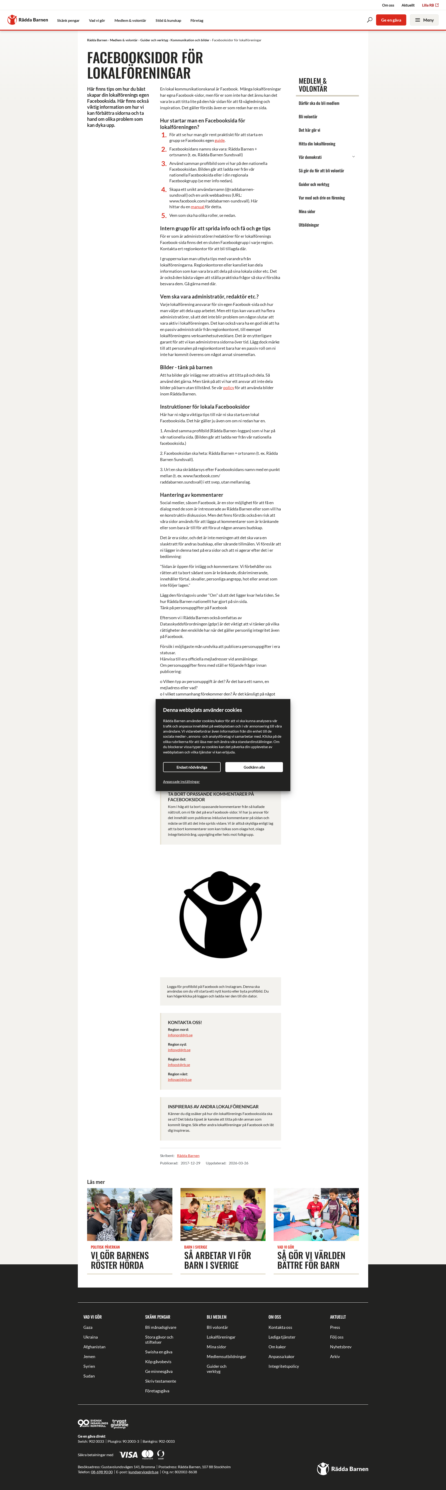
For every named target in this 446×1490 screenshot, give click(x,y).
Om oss (388, 5)
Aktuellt (408, 5)
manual (198, 206)
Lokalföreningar (221, 1336)
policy (228, 387)
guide (220, 140)
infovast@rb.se (180, 1079)
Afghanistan (94, 1346)
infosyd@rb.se (179, 1050)
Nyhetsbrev (340, 1346)
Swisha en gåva (158, 1351)
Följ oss (337, 1336)
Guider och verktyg (216, 1369)
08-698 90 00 (102, 1472)
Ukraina (90, 1336)
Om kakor (277, 1346)
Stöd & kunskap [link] (168, 20)
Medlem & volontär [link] (130, 20)
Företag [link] (196, 20)
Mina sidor (216, 1346)
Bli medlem (216, 1317)
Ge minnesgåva (159, 1371)
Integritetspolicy (284, 1366)
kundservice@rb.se (143, 1472)
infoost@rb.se (179, 1064)
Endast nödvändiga (192, 767)
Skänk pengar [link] (68, 20)
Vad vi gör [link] (97, 20)
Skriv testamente (160, 1381)
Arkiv (335, 1356)
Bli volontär (217, 1327)
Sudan (89, 1375)
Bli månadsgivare (160, 1327)
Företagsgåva (157, 1390)
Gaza (87, 1327)
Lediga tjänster (282, 1336)
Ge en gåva (391, 19)
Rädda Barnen (188, 1155)
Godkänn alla (254, 767)
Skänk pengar (157, 1317)
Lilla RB (428, 5)
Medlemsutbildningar (223, 1356)
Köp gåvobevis (158, 1361)
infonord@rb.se (180, 1035)
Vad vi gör (92, 1317)
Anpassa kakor (282, 1356)
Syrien (89, 1366)
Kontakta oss (280, 1327)
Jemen (89, 1356)
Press (335, 1327)
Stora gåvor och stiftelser (159, 1339)
